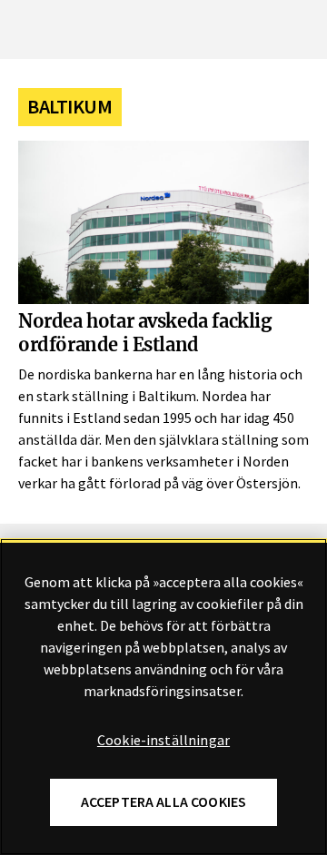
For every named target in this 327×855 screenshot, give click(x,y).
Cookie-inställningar (163, 741)
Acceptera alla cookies (164, 801)
